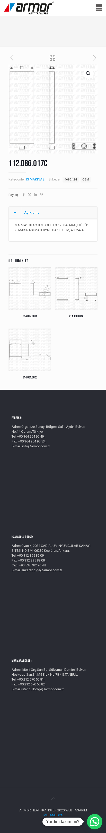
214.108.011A (76, 316)
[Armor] (29, 7)
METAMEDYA (53, 815)
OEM (85, 179)
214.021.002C (30, 377)
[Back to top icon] (53, 798)
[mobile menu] (99, 7)
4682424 (70, 179)
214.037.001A (30, 316)
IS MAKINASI (35, 179)
